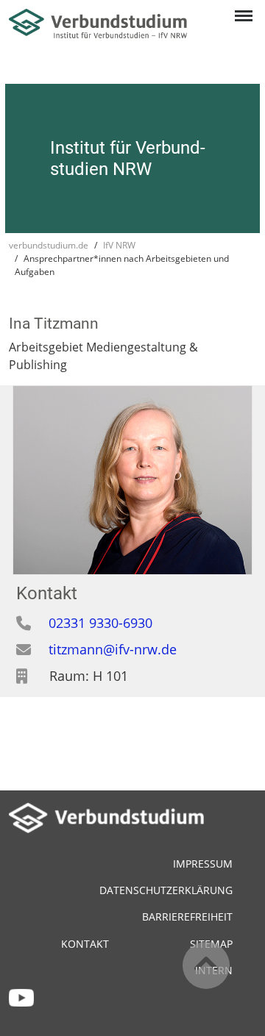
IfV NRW (119, 245)
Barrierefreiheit (187, 917)
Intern (214, 970)
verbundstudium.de (48, 245)
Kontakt (85, 944)
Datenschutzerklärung (166, 890)
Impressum (203, 864)
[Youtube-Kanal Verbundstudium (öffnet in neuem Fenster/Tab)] (21, 996)
